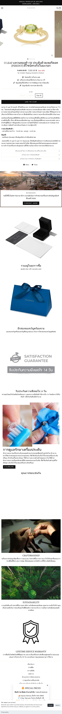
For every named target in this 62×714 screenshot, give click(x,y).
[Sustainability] (31, 583)
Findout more (31, 203)
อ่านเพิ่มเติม (9, 467)
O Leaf (12, 141)
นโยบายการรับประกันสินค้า (31, 159)
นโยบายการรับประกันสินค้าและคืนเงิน (31, 683)
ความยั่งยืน (31, 671)
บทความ (31, 674)
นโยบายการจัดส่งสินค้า (31, 155)
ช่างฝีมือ (31, 667)
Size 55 (38, 95)
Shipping (28, 73)
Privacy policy (4, 712)
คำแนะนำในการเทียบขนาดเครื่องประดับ (31, 151)
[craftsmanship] (31, 536)
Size (31, 92)
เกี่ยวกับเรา (31, 664)
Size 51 (23, 95)
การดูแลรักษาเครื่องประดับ (31, 680)
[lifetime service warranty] (31, 632)
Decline (57, 705)
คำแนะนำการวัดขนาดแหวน (31, 677)
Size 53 (30, 95)
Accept (50, 705)
